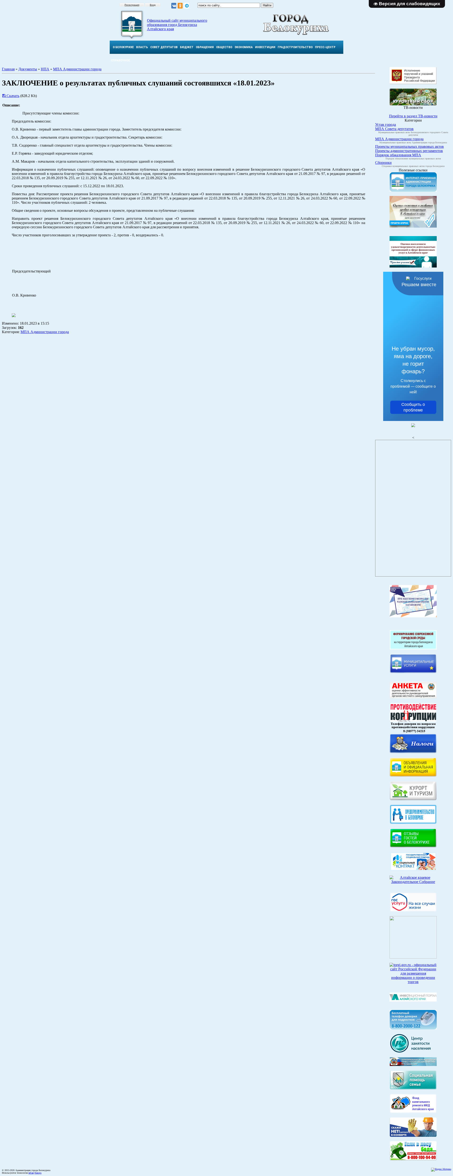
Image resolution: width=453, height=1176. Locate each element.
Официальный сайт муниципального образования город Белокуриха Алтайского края (177, 24)
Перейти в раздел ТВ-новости (413, 116)
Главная (8, 69)
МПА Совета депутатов (394, 129)
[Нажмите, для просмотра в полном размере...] (413, 1159)
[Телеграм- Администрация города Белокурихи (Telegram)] (186, 6)
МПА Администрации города (77, 69)
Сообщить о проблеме (413, 407)
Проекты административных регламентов (409, 151)
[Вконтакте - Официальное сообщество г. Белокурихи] (173, 6)
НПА (45, 69)
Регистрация (132, 5)
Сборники (383, 163)
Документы (27, 69)
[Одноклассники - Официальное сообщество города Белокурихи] (180, 6)
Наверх (38, 1173)
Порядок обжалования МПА (398, 155)
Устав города (385, 125)
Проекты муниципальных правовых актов (409, 146)
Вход (152, 5)
